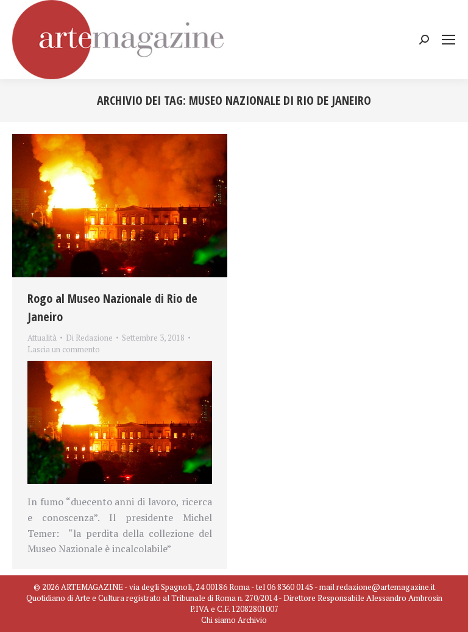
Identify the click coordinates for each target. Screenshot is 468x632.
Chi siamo (218, 619)
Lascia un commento (63, 349)
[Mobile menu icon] (448, 39)
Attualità (42, 337)
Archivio (252, 619)
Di (89, 337)
